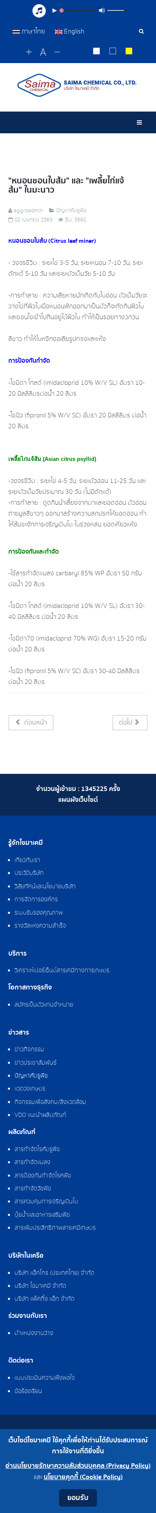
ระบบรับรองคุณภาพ (39, 913)
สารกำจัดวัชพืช (33, 1189)
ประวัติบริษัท (29, 873)
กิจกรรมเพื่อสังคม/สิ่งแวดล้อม (50, 1102)
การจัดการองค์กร (36, 899)
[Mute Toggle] (102, 10)
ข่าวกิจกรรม (29, 1049)
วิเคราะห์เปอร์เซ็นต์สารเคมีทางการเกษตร (62, 970)
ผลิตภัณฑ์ (21, 1132)
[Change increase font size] (29, 52)
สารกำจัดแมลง (32, 1162)
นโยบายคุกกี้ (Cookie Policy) (83, 1477)
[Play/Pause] (54, 10)
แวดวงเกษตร (30, 1089)
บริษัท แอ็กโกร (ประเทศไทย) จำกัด (54, 1273)
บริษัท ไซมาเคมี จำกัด (40, 1286)
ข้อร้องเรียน (28, 1391)
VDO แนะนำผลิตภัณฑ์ (40, 1115)
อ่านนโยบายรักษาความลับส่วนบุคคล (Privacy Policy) (78, 1466)
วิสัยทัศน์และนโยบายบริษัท (45, 886)
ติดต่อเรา (20, 1361)
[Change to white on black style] (97, 52)
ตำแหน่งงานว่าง (34, 1333)
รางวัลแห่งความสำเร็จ (40, 926)
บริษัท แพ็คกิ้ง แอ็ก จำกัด (44, 1299)
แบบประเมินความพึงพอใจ (45, 1378)
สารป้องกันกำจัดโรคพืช (43, 1176)
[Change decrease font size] (57, 52)
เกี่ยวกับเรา (27, 860)
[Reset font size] (43, 52)
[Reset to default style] (113, 52)
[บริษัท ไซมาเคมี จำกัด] (78, 85)
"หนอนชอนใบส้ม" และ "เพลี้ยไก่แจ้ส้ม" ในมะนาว (66, 185)
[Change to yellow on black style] (129, 52)
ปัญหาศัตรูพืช (31, 1076)
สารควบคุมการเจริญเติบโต (46, 1202)
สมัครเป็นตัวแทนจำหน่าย (44, 1005)
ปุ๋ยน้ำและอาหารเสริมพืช (42, 1215)
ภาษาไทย (33, 31)
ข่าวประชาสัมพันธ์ (36, 1063)
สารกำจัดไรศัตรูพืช (37, 1149)
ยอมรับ (78, 1497)
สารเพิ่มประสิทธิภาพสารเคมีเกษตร (55, 1228)
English (73, 31)
